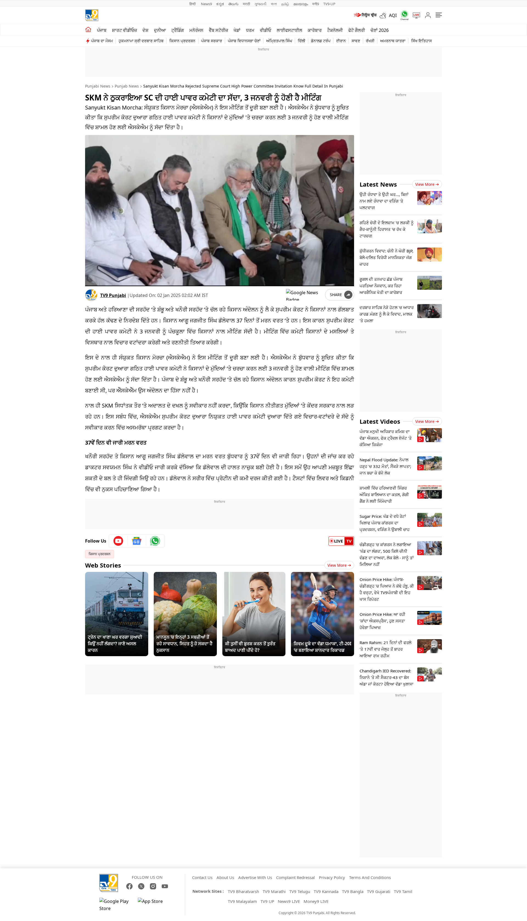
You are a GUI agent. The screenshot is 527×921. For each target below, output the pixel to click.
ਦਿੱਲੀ (301, 40)
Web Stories (103, 565)
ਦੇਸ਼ (145, 30)
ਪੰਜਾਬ (101, 30)
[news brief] (365, 15)
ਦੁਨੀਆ (160, 30)
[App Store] (154, 905)
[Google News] (137, 541)
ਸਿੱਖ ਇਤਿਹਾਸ (421, 40)
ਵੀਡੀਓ (265, 30)
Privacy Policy (332, 877)
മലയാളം (300, 3)
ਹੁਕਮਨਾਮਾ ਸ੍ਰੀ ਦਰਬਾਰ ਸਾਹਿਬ (141, 40)
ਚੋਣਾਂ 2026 (380, 30)
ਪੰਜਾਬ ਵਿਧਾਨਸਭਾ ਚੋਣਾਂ (244, 40)
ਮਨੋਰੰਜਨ (196, 30)
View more (425, 184)
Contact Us (202, 877)
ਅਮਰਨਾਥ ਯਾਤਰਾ (392, 40)
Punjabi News (97, 86)
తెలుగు (233, 3)
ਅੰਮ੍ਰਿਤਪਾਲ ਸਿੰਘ (279, 40)
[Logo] (91, 15)
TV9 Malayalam (242, 901)
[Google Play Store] (116, 905)
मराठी (246, 3)
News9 (206, 3)
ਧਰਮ (250, 30)
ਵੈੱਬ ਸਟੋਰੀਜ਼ (218, 30)
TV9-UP (329, 3)
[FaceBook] (129, 886)
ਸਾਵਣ (356, 40)
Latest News (378, 184)
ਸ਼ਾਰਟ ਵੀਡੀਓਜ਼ (124, 30)
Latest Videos (380, 421)
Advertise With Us (255, 877)
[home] (88, 29)
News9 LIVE (289, 901)
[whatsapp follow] (155, 541)
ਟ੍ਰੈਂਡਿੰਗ (177, 30)
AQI (393, 15)
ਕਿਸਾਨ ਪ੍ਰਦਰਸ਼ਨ (182, 40)
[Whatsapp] (403, 15)
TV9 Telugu (299, 891)
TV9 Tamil (403, 891)
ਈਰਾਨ (341, 40)
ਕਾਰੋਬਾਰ (315, 30)
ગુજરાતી (260, 3)
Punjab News (127, 86)
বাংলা (274, 3)
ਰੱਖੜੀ (370, 40)
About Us (225, 877)
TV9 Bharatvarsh (243, 891)
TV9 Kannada (326, 891)
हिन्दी (193, 3)
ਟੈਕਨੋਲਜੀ (335, 30)
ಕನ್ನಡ (220, 3)
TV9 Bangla (352, 891)
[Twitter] (141, 886)
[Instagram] (153, 886)
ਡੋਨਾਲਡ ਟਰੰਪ (320, 40)
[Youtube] (118, 541)
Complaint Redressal (295, 877)
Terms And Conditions (370, 877)
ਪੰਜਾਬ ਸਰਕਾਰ (211, 40)
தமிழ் (285, 3)
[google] (304, 295)
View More (337, 565)
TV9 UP (267, 901)
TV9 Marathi (274, 891)
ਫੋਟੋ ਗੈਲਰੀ (356, 30)
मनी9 (315, 3)
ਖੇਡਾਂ (237, 30)
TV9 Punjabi (113, 295)
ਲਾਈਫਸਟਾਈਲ (289, 30)
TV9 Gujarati (378, 891)
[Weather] (384, 15)
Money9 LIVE (316, 901)
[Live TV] (414, 15)
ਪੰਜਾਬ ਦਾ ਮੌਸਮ (102, 40)
